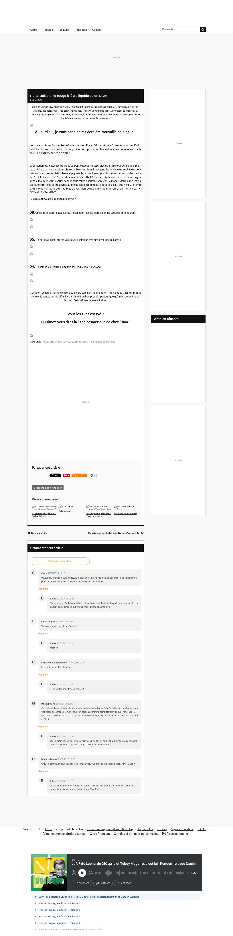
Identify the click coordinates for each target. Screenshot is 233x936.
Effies (48, 829)
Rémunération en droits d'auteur (64, 833)
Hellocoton (80, 30)
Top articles (145, 829)
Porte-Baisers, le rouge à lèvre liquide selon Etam (68, 96)
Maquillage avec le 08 (54, 342)
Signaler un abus (182, 829)
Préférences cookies (175, 833)
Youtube (64, 30)
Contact (96, 30)
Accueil (34, 30)
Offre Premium (100, 833)
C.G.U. (202, 829)
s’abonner (84, 883)
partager (105, 883)
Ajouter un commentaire (60, 561)
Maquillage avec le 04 (78, 342)
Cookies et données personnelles (136, 833)
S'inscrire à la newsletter (48, 487)
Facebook (49, 30)
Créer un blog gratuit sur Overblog (110, 829)
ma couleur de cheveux (102, 342)
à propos (126, 883)
